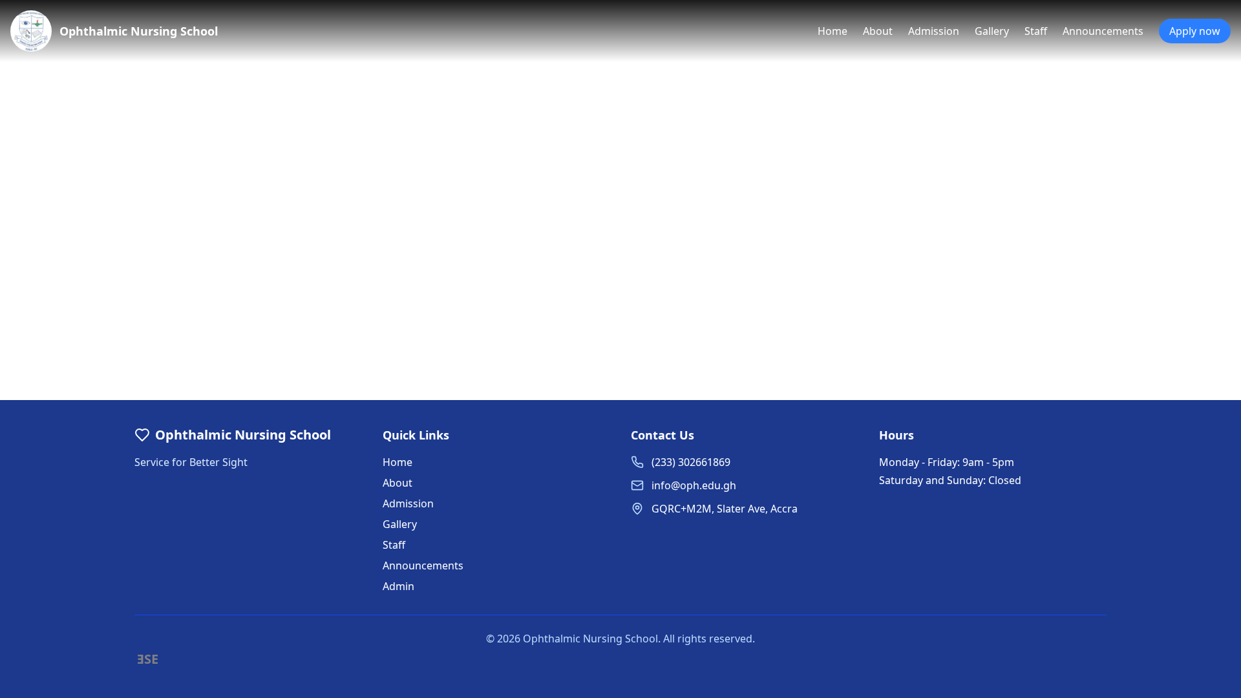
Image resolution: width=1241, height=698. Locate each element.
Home (832, 31)
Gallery (992, 31)
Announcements (1103, 31)
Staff (1035, 31)
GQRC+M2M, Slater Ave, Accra (725, 509)
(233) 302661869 (691, 462)
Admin (398, 586)
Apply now (1194, 31)
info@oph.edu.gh (694, 485)
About (878, 31)
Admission (933, 31)
